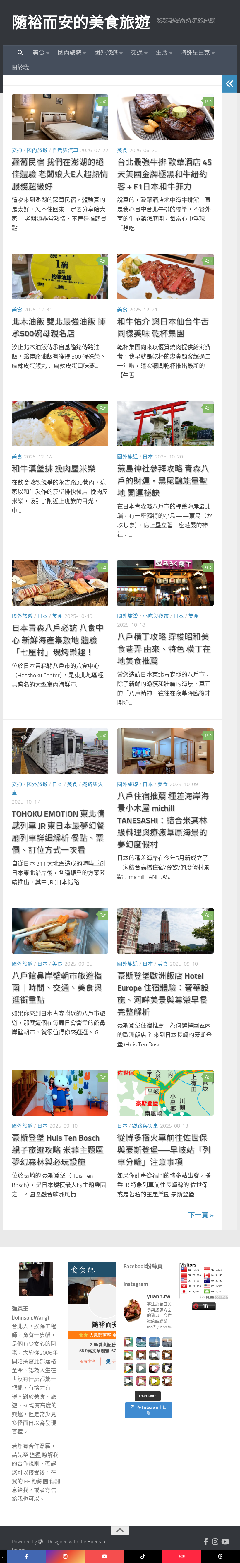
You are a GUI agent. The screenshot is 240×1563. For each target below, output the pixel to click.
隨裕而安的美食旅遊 (81, 22)
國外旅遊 (106, 52)
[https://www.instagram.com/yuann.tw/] (65, 1556)
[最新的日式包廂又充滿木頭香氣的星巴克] (141, 1355)
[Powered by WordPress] (40, 1541)
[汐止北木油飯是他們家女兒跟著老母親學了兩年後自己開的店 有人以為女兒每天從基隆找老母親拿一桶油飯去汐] (154, 1381)
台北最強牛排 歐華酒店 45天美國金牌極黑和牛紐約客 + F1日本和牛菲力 (164, 174)
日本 (148, 457)
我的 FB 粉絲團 (30, 1481)
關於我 (20, 67)
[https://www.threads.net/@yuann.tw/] (220, 1556)
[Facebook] (206, 1541)
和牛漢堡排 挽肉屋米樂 (53, 468)
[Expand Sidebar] (229, 84)
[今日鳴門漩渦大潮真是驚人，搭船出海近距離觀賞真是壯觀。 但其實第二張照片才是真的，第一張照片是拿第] (141, 1342)
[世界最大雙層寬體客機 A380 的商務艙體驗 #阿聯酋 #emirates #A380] (154, 1355)
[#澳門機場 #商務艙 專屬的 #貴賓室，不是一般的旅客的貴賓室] (141, 1368)
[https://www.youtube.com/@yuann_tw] (104, 1556)
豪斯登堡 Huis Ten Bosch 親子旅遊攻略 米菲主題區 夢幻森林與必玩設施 (58, 1150)
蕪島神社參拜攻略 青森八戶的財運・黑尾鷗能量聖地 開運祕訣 (163, 481)
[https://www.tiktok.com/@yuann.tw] (143, 1556)
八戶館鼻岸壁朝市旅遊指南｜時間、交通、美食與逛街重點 (57, 988)
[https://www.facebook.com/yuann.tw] (26, 1556)
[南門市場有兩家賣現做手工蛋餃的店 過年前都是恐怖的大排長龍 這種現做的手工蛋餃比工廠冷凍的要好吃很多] (167, 1368)
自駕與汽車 (65, 150)
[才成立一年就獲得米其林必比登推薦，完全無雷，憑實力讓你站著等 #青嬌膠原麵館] (128, 1355)
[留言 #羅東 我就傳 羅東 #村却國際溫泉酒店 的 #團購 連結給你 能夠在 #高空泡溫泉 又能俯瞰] (128, 1381)
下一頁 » (201, 1215)
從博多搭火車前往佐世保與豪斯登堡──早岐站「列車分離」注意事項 (164, 1150)
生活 (161, 52)
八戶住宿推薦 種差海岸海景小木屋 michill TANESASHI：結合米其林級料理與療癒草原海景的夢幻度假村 (163, 820)
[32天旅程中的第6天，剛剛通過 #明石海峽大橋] (154, 1342)
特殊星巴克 (195, 52)
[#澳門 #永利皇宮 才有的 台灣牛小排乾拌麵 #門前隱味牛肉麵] (167, 1355)
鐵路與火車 (145, 1126)
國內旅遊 (69, 52)
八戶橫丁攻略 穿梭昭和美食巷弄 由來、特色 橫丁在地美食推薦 (164, 649)
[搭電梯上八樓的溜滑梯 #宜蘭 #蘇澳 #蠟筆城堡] (128, 1368)
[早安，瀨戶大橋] (167, 1342)
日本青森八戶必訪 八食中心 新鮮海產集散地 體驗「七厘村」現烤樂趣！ (58, 640)
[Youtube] (224, 1541)
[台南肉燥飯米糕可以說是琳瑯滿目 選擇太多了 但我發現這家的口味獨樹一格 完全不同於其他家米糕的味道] (141, 1381)
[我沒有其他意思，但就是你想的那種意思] (128, 1342)
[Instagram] (215, 1541)
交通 (137, 52)
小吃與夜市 (156, 616)
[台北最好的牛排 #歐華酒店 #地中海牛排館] (154, 1368)
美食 (38, 52)
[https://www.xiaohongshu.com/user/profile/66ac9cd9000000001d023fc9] (181, 1556)
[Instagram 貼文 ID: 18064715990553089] (167, 1381)
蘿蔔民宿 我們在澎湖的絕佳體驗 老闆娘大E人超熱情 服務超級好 (60, 174)
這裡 (35, 1455)
